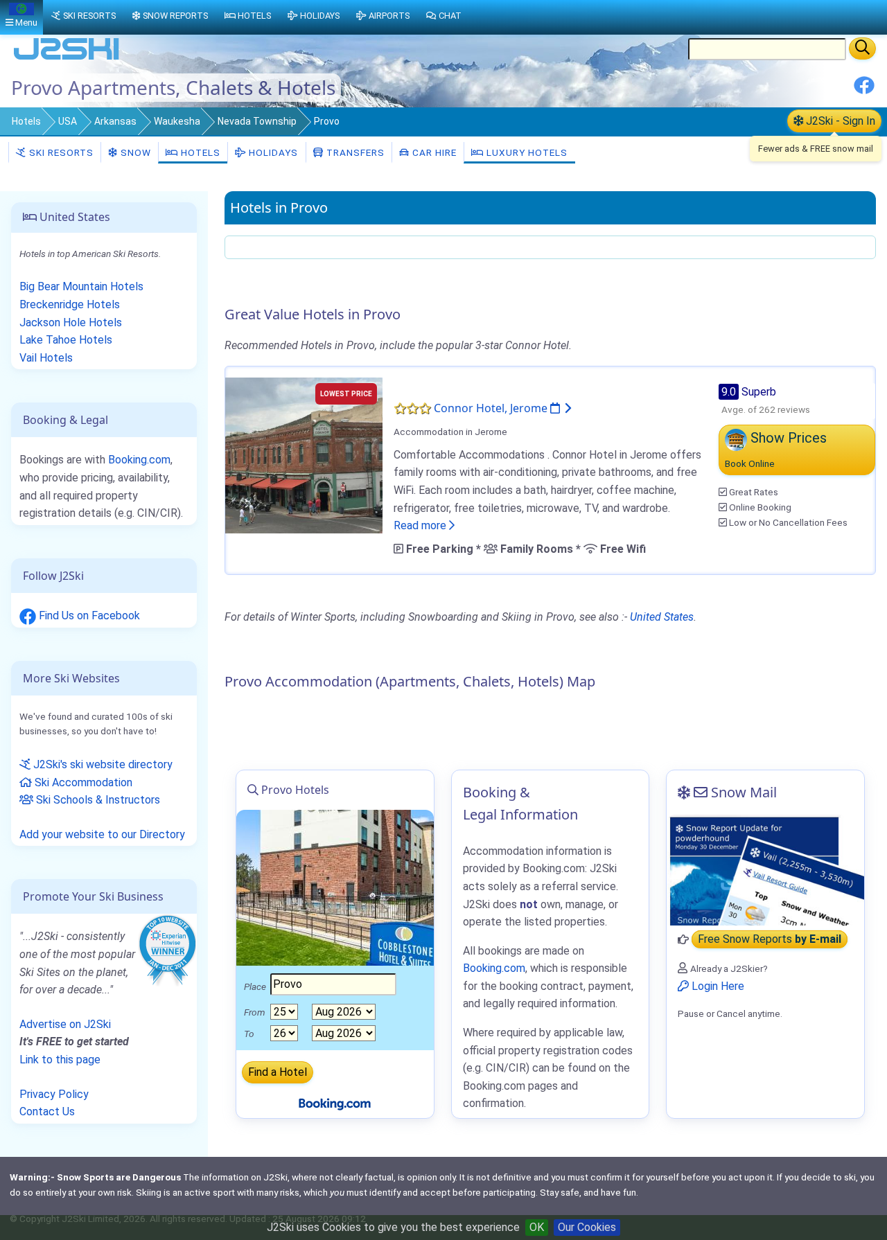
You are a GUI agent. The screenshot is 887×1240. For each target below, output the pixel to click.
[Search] (862, 48)
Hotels (26, 121)
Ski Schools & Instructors (96, 799)
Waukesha (177, 121)
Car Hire (433, 152)
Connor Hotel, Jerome (492, 408)
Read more (421, 525)
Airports (389, 15)
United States (662, 616)
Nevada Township (257, 121)
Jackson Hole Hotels (70, 322)
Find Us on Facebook (88, 615)
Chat (450, 15)
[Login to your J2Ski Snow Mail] (765, 870)
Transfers (354, 152)
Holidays (272, 152)
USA (67, 121)
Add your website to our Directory (102, 834)
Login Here (716, 986)
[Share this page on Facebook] (864, 90)
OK (536, 1227)
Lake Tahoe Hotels (65, 339)
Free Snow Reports (769, 939)
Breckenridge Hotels (69, 304)
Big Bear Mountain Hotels (81, 286)
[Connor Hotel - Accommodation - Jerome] (304, 454)
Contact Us (47, 1111)
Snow (134, 152)
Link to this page (59, 1059)
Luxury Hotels (526, 152)
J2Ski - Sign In (839, 120)
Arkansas (115, 121)
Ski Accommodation (82, 782)
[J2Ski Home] (66, 58)
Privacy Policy (54, 1094)
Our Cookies (587, 1227)
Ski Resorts (60, 152)
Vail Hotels (46, 357)
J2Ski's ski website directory (101, 764)
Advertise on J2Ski (65, 1024)
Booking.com (139, 459)
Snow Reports (175, 15)
